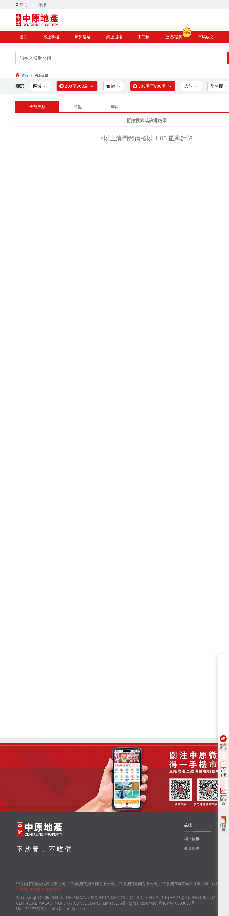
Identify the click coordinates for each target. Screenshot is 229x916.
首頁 (24, 36)
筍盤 (78, 106)
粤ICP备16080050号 (177, 903)
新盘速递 (192, 848)
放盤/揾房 (173, 36)
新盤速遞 (82, 36)
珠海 (42, 4)
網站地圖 (53, 889)
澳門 (22, 4)
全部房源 (37, 106)
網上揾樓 (114, 36)
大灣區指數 (223, 800)
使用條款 (37, 889)
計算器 (223, 828)
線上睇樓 (51, 36)
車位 (115, 106)
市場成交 (206, 36)
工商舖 (143, 36)
